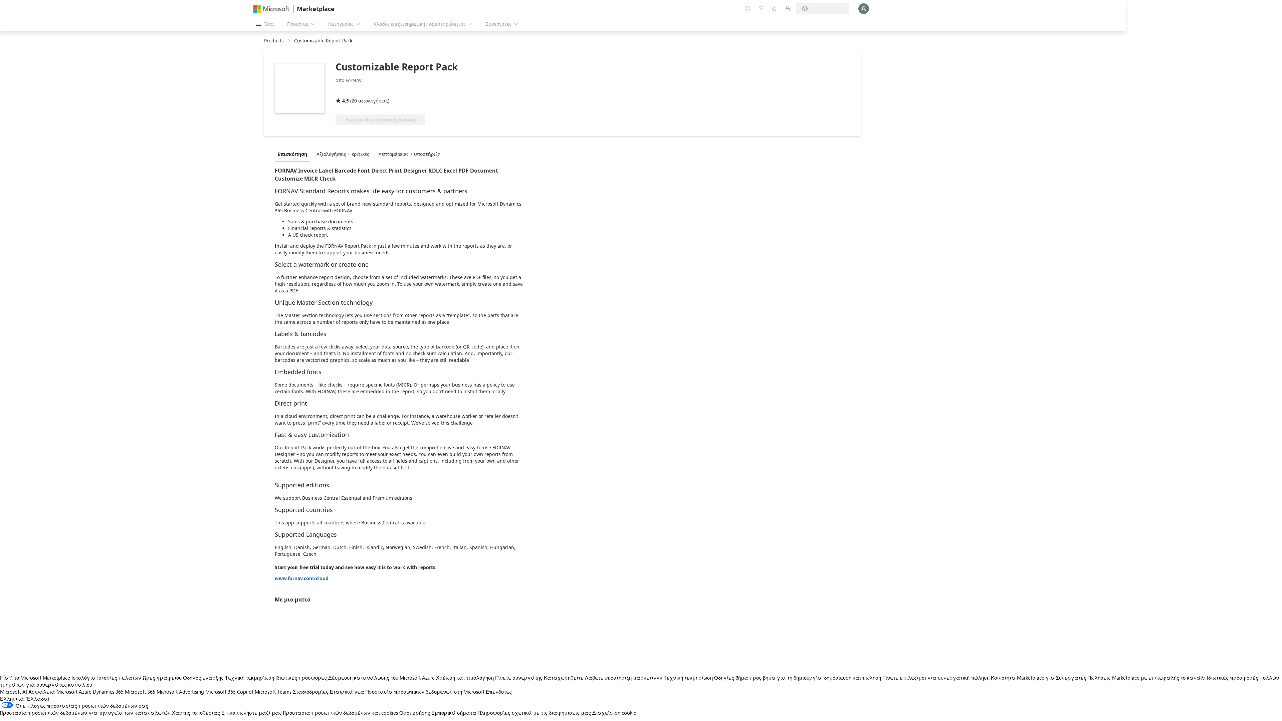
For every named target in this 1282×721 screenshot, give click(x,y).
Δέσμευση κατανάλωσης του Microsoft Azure (382, 677)
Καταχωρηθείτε (564, 677)
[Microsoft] (271, 9)
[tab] (294, 154)
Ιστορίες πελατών (119, 677)
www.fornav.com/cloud (302, 578)
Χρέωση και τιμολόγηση (465, 677)
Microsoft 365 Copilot (229, 691)
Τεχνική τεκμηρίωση (249, 677)
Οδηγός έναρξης (203, 677)
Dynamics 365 (108, 691)
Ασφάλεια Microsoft (52, 691)
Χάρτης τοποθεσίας (196, 712)
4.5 (345, 100)
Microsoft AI (13, 691)
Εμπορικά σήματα (453, 712)
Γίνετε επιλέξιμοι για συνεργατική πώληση (936, 677)
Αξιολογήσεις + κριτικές (342, 154)
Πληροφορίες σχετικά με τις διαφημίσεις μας (534, 712)
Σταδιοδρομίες (311, 691)
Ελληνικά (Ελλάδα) (24, 698)
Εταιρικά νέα (347, 691)
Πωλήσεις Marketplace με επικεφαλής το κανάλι (1147, 677)
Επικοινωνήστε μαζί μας (251, 712)
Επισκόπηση (292, 154)
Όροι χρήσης (414, 712)
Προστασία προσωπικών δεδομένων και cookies (340, 712)
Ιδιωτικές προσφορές (301, 677)
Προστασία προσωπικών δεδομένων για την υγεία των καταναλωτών (85, 712)
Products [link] (274, 40)
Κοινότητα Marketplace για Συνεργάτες (1038, 677)
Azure (85, 691)
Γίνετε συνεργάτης (519, 677)
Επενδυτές (499, 691)
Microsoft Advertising (180, 691)
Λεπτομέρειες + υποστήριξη (410, 154)
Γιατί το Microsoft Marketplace (35, 677)
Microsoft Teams (273, 691)
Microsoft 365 (140, 691)
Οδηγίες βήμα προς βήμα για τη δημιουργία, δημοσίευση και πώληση (797, 677)
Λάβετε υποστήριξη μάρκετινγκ (623, 677)
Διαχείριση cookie (614, 712)
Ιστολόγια (83, 677)
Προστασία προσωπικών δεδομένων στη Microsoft (425, 691)
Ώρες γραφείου (162, 677)
